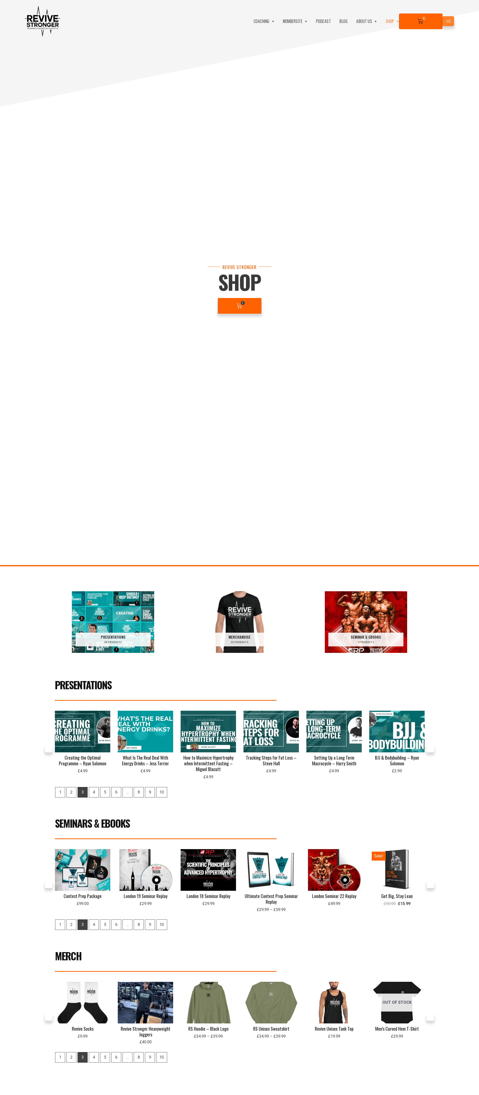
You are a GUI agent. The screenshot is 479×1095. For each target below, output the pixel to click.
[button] (48, 748)
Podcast (323, 21)
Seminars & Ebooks (92, 823)
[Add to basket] (105, 730)
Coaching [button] (261, 21)
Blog (344, 21)
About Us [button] (364, 21)
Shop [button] (390, 21)
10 (161, 792)
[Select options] (294, 869)
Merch (68, 955)
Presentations (83, 684)
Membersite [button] (292, 21)
